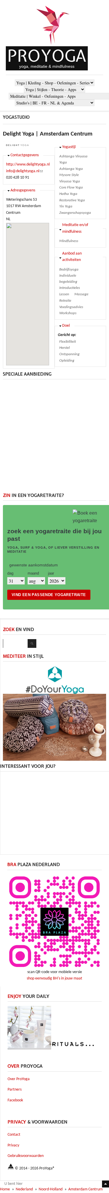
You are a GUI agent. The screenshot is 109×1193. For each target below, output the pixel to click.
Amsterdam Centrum (85, 1189)
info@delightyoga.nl (24, 171)
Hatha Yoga (68, 194)
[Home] (53, 45)
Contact (14, 1134)
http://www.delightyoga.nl (28, 164)
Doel (66, 325)
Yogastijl (69, 147)
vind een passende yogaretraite (49, 595)
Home (5, 1189)
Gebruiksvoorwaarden (26, 1156)
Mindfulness (68, 241)
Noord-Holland (50, 1189)
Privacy (13, 1145)
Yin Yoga (65, 206)
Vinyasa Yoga (69, 181)
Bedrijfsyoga (68, 269)
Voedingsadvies (71, 307)
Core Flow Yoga (71, 187)
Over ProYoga (19, 1079)
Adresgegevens (22, 190)
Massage (81, 294)
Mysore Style (69, 175)
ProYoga (46, 56)
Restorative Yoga (72, 200)
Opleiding (66, 360)
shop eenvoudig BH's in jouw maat (54, 978)
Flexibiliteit (67, 342)
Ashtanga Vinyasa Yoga (73, 159)
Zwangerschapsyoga (75, 213)
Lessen (64, 294)
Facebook (15, 1100)
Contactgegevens (24, 155)
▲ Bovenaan (105, 1183)
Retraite (65, 301)
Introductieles (69, 288)
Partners (15, 1089)
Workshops (67, 313)
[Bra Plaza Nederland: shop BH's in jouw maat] (54, 968)
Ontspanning (69, 354)
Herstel (64, 348)
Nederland (24, 1189)
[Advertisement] (54, 438)
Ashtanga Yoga (71, 169)
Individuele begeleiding (68, 279)
